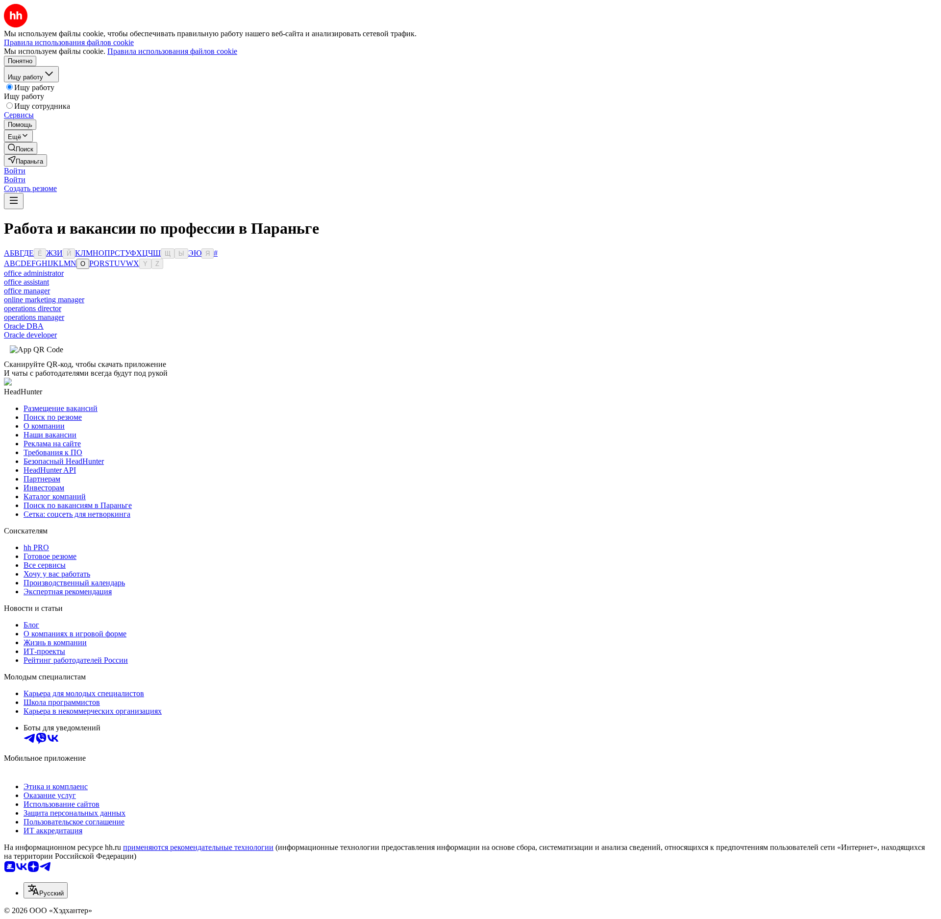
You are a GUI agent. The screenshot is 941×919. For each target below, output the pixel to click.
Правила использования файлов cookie (172, 51)
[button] (14, 171)
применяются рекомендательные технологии (198, 847)
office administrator (34, 273)
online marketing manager (44, 299)
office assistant (26, 282)
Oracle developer (30, 335)
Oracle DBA (24, 326)
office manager (27, 291)
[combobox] (46, 890)
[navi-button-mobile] (14, 201)
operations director (32, 308)
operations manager (34, 317)
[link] (20, 148)
